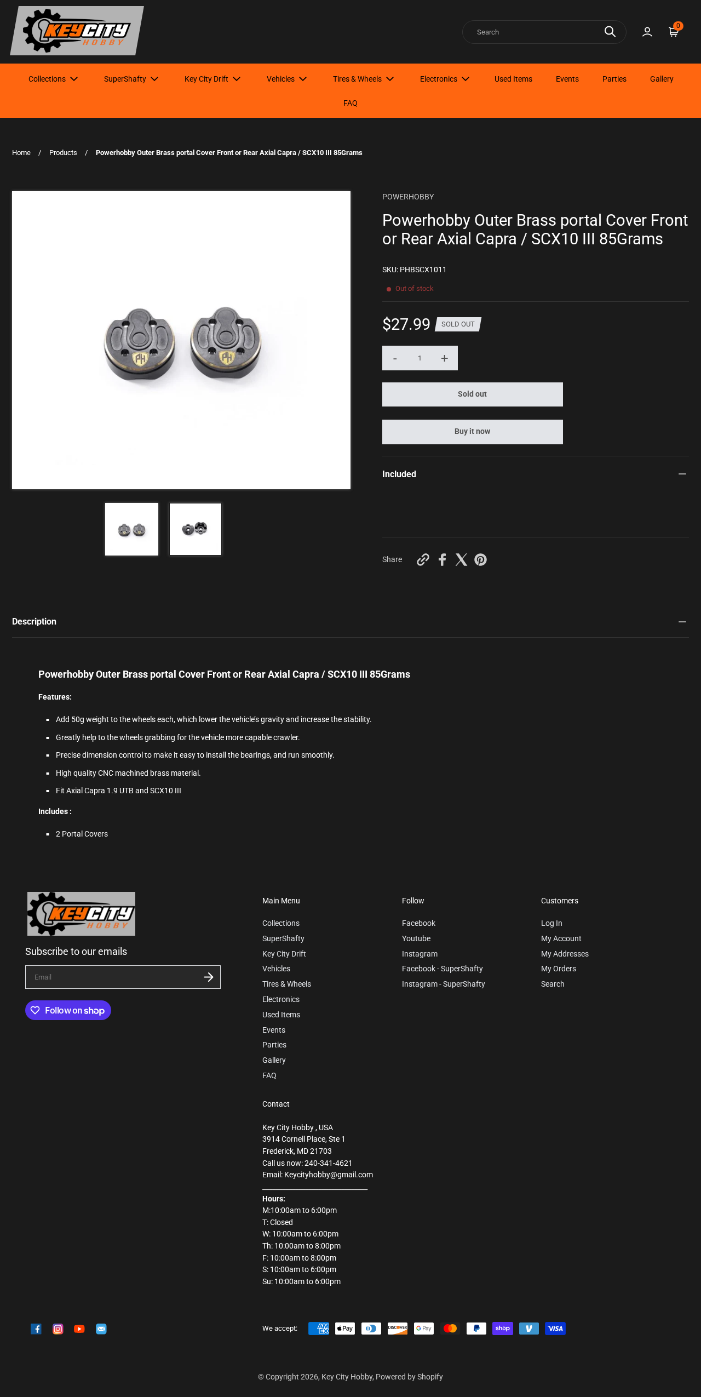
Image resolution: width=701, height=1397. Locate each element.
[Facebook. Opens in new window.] (442, 559)
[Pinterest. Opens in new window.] (480, 559)
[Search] (610, 31)
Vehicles (281, 79)
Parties (614, 79)
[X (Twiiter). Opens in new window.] (461, 559)
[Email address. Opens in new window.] (101, 1329)
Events (567, 79)
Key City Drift (206, 79)
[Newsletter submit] (209, 977)
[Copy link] (423, 559)
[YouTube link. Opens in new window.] (79, 1329)
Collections (47, 79)
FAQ (350, 103)
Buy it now (472, 431)
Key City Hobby (346, 1377)
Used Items (513, 79)
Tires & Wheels (357, 79)
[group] (131, 529)
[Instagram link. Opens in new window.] (58, 1329)
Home (21, 152)
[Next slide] (335, 340)
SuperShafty (125, 79)
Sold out (472, 394)
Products (63, 152)
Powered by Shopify (409, 1377)
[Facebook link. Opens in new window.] (36, 1329)
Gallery (662, 79)
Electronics (438, 79)
